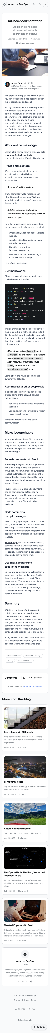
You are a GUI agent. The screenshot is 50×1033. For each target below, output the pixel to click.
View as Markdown (26, 43)
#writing (9, 660)
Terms (33, 1000)
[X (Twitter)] (29, 83)
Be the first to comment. (33, 686)
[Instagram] (23, 981)
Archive (17, 1000)
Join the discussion (35, 677)
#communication (25, 660)
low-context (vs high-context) (25, 153)
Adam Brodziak (19, 83)
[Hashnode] (31, 981)
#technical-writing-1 (33, 655)
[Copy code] (42, 287)
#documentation (13, 655)
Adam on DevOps (18, 4)
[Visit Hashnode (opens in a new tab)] (25, 1020)
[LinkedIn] (32, 83)
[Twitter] (19, 981)
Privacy (25, 1000)
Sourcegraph (11, 542)
